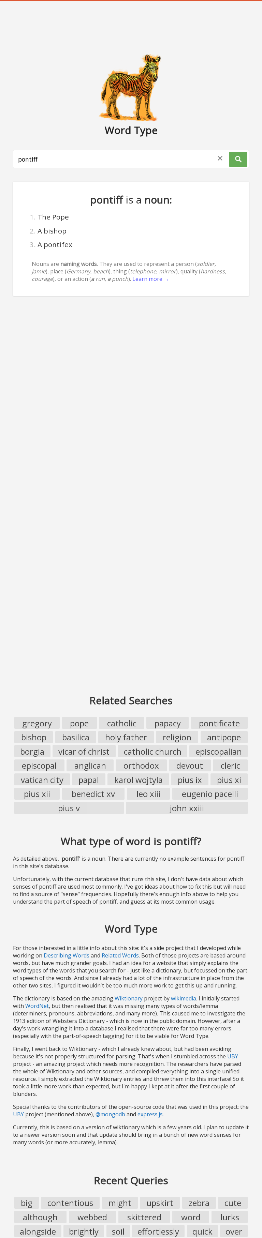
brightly (84, 1231)
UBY (232, 1056)
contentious (70, 1202)
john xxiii (187, 808)
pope (79, 723)
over (233, 1231)
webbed (92, 1217)
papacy (168, 723)
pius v (69, 808)
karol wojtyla (138, 779)
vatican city (42, 779)
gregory (37, 723)
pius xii (37, 793)
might (119, 1202)
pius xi (229, 779)
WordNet (37, 1006)
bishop (33, 737)
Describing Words (66, 955)
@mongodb (110, 1114)
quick (202, 1231)
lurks (229, 1217)
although (40, 1217)
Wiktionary (129, 998)
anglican (90, 765)
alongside (38, 1231)
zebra (199, 1202)
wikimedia (183, 998)
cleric (230, 765)
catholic (121, 723)
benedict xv (93, 793)
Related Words (120, 955)
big (26, 1202)
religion (177, 737)
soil (118, 1231)
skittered (144, 1217)
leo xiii (148, 793)
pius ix (190, 779)
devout (189, 765)
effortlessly (158, 1231)
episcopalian (218, 751)
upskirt (159, 1202)
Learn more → (150, 279)
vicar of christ (84, 751)
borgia (32, 751)
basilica (75, 737)
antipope (224, 737)
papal (88, 779)
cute (232, 1202)
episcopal (39, 765)
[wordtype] (131, 87)
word (191, 1217)
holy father (126, 737)
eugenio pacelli (210, 793)
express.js (150, 1114)
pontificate (219, 723)
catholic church (152, 751)
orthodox (141, 765)
